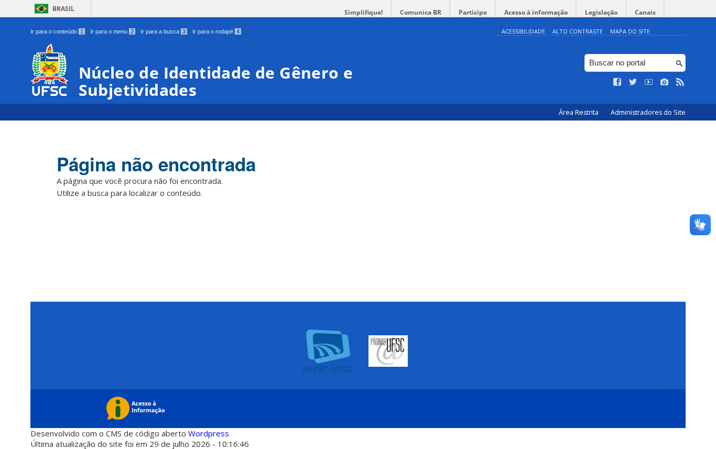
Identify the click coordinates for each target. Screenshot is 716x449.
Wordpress (208, 433)
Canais (645, 12)
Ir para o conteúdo (56, 31)
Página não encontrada (156, 164)
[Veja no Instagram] (664, 82)
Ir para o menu (112, 31)
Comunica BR (420, 12)
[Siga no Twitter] (633, 82)
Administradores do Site (648, 112)
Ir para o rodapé (216, 31)
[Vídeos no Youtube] (649, 82)
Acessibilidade (523, 31)
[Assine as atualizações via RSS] (680, 82)
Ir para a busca (163, 31)
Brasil (63, 8)
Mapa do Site (630, 31)
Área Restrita (579, 112)
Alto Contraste (577, 31)
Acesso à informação (536, 12)
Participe (473, 12)
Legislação (601, 12)
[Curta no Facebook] (617, 82)
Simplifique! (363, 12)
